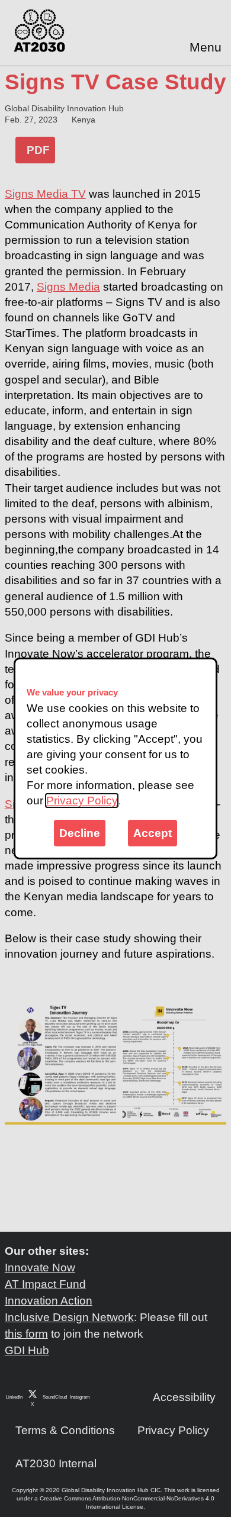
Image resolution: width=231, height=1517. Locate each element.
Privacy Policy (81, 800)
